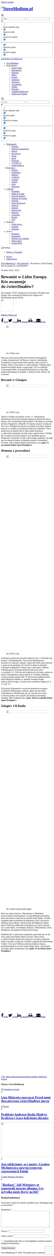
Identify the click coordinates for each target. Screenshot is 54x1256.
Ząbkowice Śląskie (19, 94)
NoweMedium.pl (8, 263)
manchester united (28, 1077)
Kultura (15, 170)
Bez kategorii (22, 263)
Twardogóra (17, 84)
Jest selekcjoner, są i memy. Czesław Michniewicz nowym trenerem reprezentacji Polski (25, 1167)
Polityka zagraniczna (20, 149)
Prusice (15, 77)
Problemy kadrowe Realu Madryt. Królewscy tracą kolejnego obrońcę (25, 1116)
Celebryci (16, 177)
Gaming (15, 179)
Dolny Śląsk (17, 68)
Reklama (15, 229)
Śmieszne (15, 187)
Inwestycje (16, 154)
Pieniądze (16, 191)
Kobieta (15, 208)
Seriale (14, 182)
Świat (14, 156)
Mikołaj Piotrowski (9, 315)
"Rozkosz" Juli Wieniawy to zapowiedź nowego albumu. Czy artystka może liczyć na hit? (22, 1188)
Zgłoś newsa (17, 224)
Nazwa (5, 1231)
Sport (14, 158)
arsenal (18, 1077)
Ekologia (15, 161)
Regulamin (16, 236)
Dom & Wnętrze (18, 196)
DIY (13, 220)
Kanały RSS (17, 243)
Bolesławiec (17, 70)
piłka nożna (10, 1077)
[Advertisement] (27, 982)
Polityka (15, 146)
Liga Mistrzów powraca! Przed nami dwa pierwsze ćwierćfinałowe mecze (26, 1099)
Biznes (14, 151)
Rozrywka (10, 168)
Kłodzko (15, 73)
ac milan (39, 1077)
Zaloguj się (17, 59)
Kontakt (15, 227)
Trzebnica (16, 82)
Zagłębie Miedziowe (20, 91)
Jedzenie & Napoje (19, 198)
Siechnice (16, 80)
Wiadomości (11, 144)
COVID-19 (16, 163)
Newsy (9, 256)
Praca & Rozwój (18, 203)
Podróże (15, 201)
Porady (14, 217)
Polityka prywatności (20, 238)
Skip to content (7, 2)
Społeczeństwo (18, 165)
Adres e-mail (7, 1236)
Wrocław (15, 89)
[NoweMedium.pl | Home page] (17, 8)
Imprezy (15, 175)
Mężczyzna (16, 210)
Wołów (15, 87)
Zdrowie (15, 205)
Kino (14, 184)
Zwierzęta (16, 215)
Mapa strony (17, 241)
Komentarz (6, 1209)
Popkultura (16, 172)
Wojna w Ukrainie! (14, 252)
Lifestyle (10, 189)
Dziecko (15, 212)
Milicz (14, 75)
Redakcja (15, 234)
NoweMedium (12, 63)
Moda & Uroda (18, 194)
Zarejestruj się (7, 59)
